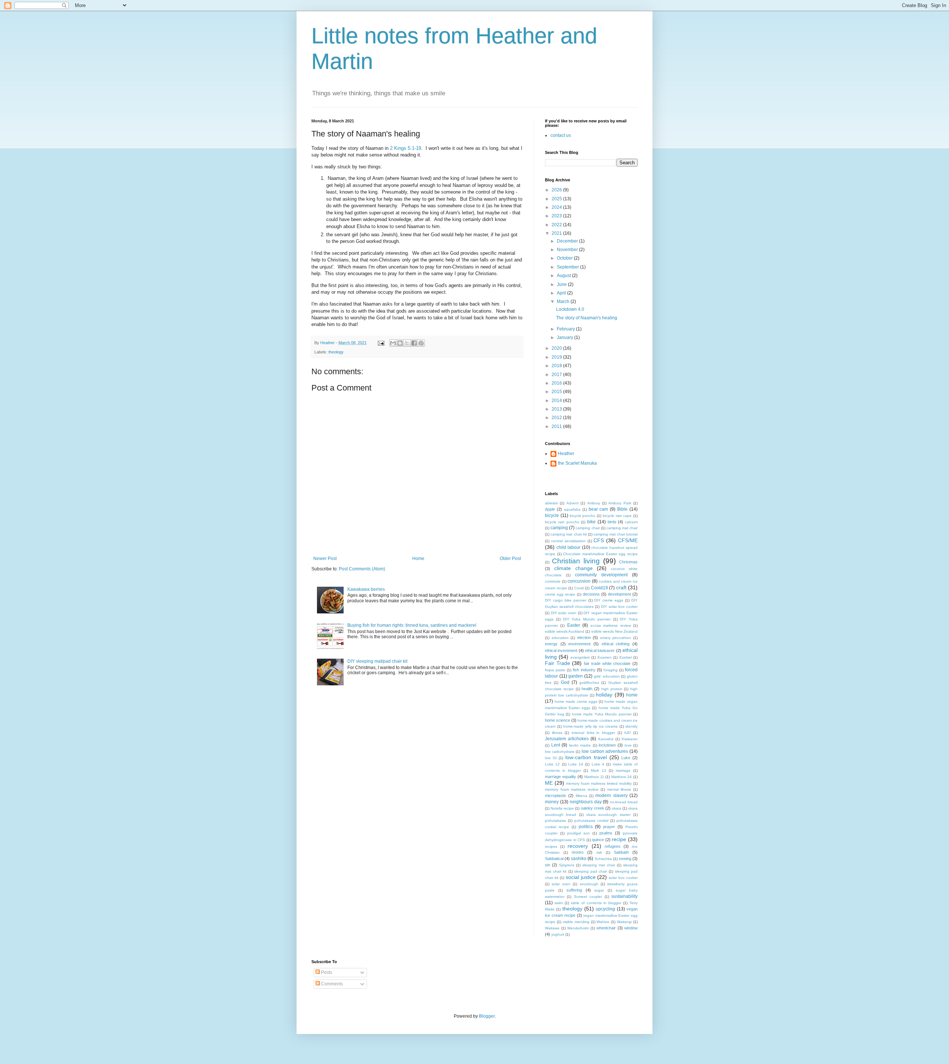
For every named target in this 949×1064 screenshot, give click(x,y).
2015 (557, 391)
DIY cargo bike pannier (565, 600)
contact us (560, 135)
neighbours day (586, 801)
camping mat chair (622, 528)
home (632, 695)
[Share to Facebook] (414, 343)
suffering (574, 890)
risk (599, 852)
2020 (557, 348)
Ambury (593, 503)
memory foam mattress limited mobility (599, 783)
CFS (598, 540)
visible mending (576, 922)
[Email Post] (381, 342)
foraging (611, 670)
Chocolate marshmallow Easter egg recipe (600, 554)
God (565, 682)
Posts (326, 972)
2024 (557, 207)
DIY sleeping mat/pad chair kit (377, 661)
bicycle (552, 515)
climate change (573, 568)
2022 (557, 224)
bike (591, 521)
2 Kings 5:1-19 (405, 148)
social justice (581, 877)
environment (579, 644)
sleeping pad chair (590, 871)
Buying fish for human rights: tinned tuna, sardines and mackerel (411, 625)
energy (551, 644)
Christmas (628, 562)
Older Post (510, 558)
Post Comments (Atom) (362, 568)
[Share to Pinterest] (421, 343)
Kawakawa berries (366, 589)
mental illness (619, 789)
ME (549, 783)
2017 (557, 374)
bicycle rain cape (617, 516)
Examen (605, 657)
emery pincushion (615, 638)
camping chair (587, 528)
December (568, 241)
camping (559, 527)
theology (336, 352)
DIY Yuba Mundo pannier (587, 619)
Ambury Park (619, 503)
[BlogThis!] (400, 343)
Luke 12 (552, 764)
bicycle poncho (583, 516)
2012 (557, 417)
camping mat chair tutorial (615, 534)
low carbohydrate (560, 752)
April (562, 293)
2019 (557, 357)
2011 (557, 426)
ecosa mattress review (611, 625)
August (564, 275)
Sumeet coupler (588, 897)
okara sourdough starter (608, 815)
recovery (578, 846)
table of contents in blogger (596, 903)
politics (586, 826)
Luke (625, 757)
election (584, 637)
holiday (604, 695)
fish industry (584, 670)
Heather (566, 453)
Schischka (603, 859)
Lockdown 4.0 (570, 309)
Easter (573, 625)
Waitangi (624, 922)
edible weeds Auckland (564, 631)
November (568, 249)
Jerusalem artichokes (567, 738)
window (631, 928)
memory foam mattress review (571, 789)
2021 (557, 233)
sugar (599, 890)
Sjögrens (566, 865)
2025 (557, 198)
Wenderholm (578, 928)
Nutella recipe (562, 808)
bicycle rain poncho (562, 522)
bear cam (598, 509)
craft (621, 587)
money (552, 801)
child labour (568, 547)
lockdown (607, 745)
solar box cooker (623, 878)
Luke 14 (575, 764)
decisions (591, 594)
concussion (579, 581)
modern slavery (611, 795)
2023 (557, 215)
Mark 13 (598, 770)
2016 (557, 383)
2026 (557, 189)
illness (557, 733)
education (560, 638)
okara (616, 808)
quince (598, 839)
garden (575, 676)
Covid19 (599, 587)
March (564, 301)
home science (557, 720)
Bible (622, 509)
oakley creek (592, 808)
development (619, 594)
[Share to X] (407, 343)
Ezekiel (625, 657)
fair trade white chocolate (607, 663)
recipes (551, 846)
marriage (623, 770)
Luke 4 (598, 764)
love (628, 745)
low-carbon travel (586, 757)
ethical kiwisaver (600, 650)
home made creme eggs (576, 701)
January (565, 337)
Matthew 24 (621, 777)
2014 (557, 400)
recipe (619, 839)
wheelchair (606, 928)
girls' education (607, 676)
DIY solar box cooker (619, 607)
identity (631, 726)
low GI (551, 758)
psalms (605, 833)
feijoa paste (555, 670)
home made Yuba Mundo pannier (602, 714)
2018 (557, 365)
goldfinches (589, 683)
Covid (579, 588)
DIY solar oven (563, 613)
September (568, 267)
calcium (631, 522)
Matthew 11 (594, 777)
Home (418, 558)
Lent (555, 745)
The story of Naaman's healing (586, 317)
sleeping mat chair (598, 865)
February (566, 329)
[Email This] (393, 343)
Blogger (487, 1016)
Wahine (602, 922)
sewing (625, 858)
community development (601, 574)
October (565, 258)
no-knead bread (624, 802)
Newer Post (325, 558)
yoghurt (557, 934)
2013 (557, 409)
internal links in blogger (593, 733)
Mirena (581, 796)
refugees (613, 846)
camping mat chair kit (568, 534)
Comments (331, 983)
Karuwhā (606, 739)
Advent (572, 503)
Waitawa (552, 928)
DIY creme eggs (608, 600)
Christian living (576, 561)
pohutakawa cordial (591, 820)
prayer (609, 826)
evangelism (580, 657)
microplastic (555, 795)
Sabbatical (554, 858)
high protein (611, 689)
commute (553, 581)
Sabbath (621, 852)
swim (559, 903)
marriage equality (560, 776)
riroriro (577, 852)
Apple (550, 509)
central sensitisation (568, 541)
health (587, 688)
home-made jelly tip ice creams (590, 726)
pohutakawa (555, 820)
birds (612, 522)
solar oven (561, 884)
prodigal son (578, 833)
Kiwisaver (630, 739)
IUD (627, 733)
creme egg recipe (560, 594)
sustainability (624, 896)
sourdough (589, 884)
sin (547, 865)
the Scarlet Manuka (577, 463)
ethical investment (561, 650)
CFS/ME (628, 540)
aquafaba (572, 509)
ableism (551, 503)
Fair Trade (557, 663)
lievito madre (580, 745)
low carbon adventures (605, 751)
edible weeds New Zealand (614, 631)
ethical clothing (616, 644)
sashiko (578, 858)
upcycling (605, 909)
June (562, 284)
